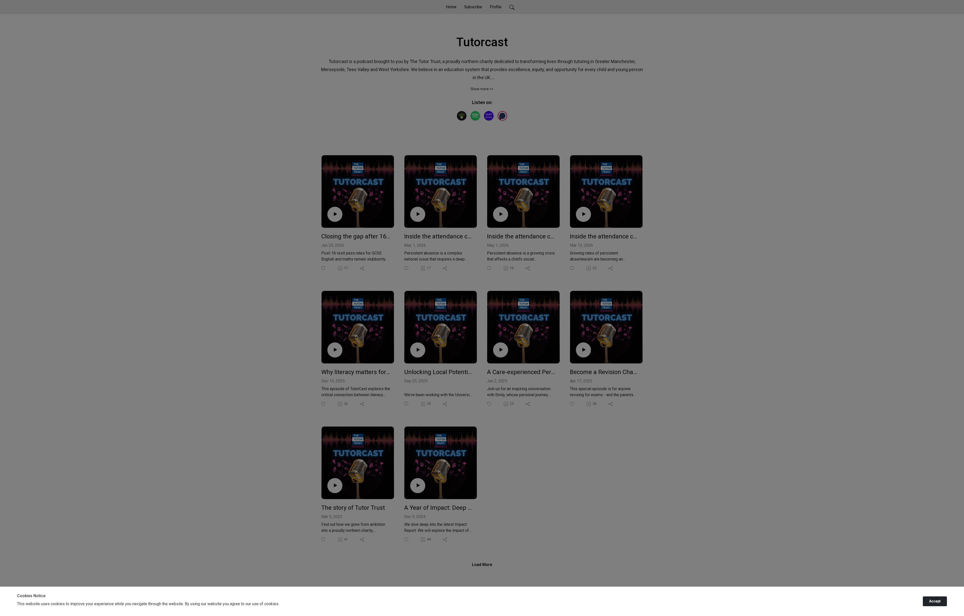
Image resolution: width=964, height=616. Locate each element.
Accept (935, 601)
